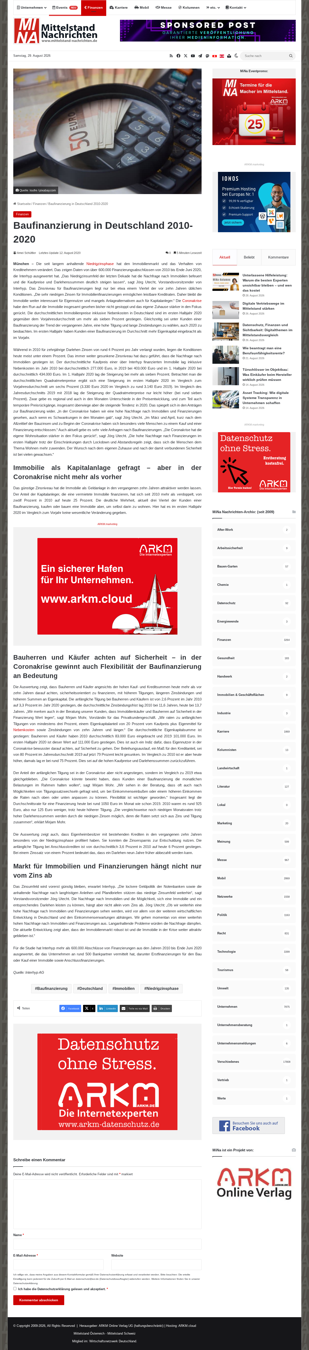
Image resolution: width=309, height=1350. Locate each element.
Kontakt (236, 7)
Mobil (144, 7)
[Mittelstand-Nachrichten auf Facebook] (248, 1133)
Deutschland (91, 988)
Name (18, 1235)
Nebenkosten (23, 730)
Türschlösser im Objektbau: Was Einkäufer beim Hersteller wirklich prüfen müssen (267, 375)
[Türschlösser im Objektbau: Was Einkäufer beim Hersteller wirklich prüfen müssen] (225, 376)
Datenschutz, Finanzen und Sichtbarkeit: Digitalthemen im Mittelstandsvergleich (267, 330)
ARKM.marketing (107, 524)
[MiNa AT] (221, 56)
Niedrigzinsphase (100, 264)
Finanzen (95, 7)
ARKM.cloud (187, 1326)
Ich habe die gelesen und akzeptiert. (63, 1289)
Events (65, 7)
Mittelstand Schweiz (121, 1333)
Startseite (23, 204)
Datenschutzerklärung (112, 1274)
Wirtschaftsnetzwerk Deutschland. (113, 1341)
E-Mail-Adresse (25, 1255)
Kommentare (278, 257)
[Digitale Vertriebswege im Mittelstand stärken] (225, 310)
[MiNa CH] (214, 56)
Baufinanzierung (52, 988)
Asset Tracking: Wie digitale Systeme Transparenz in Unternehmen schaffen (266, 398)
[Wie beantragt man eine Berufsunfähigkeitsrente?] (225, 355)
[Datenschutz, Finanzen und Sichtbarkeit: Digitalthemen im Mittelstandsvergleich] (225, 331)
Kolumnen (191, 7)
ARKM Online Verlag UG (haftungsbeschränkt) (131, 1326)
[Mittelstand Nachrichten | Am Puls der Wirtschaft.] (55, 32)
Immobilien (125, 988)
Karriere (121, 7)
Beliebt (249, 257)
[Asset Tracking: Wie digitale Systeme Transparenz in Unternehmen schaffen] (225, 399)
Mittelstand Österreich (89, 1333)
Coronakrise (192, 301)
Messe (166, 7)
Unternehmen (31, 7)
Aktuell (224, 257)
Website (117, 1255)
